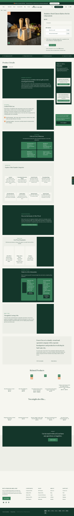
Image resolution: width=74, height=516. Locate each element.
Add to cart (52, 45)
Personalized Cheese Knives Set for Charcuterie (37, 389)
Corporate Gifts (19, 6)
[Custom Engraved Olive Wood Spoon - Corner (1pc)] (50, 381)
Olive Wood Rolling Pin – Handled (23, 389)
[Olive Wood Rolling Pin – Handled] (23, 381)
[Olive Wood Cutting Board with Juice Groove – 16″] (50, 409)
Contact (28, 6)
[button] (66, 7)
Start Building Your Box (54, 3)
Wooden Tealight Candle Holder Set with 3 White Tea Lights (37, 418)
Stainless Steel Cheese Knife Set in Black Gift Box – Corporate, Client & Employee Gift (64, 387)
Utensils (5, 10)
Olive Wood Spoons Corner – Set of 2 (9, 389)
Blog (25, 6)
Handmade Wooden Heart (23, 417)
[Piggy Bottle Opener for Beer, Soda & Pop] (9, 409)
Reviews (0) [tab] (11, 66)
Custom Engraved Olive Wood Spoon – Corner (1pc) (50, 389)
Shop (2, 10)
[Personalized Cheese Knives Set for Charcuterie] (37, 381)
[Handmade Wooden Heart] (23, 409)
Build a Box (10, 6)
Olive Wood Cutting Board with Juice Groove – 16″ (51, 418)
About (14, 6)
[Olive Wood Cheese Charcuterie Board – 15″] (64, 409)
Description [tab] (5, 66)
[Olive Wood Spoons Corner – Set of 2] (9, 381)
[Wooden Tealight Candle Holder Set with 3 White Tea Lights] (37, 409)
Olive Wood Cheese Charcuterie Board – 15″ (64, 418)
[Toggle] (45, 23)
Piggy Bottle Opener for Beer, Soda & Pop (9, 418)
